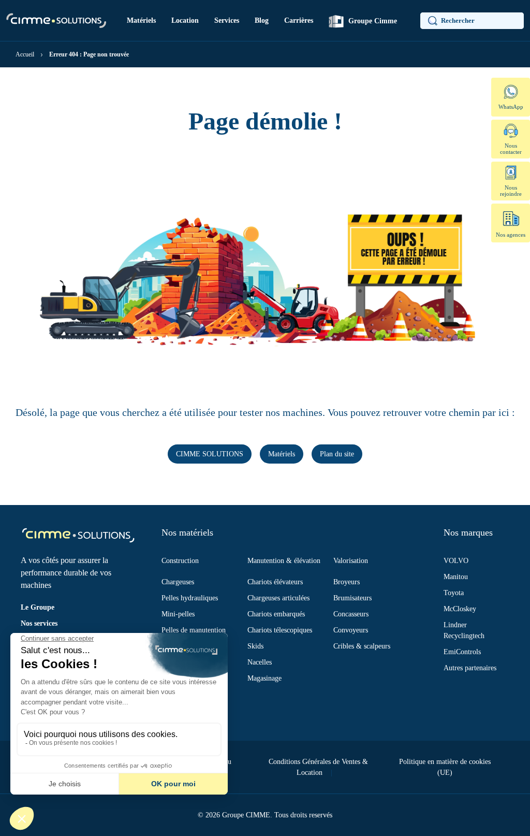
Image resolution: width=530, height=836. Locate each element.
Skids (255, 646)
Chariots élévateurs (275, 582)
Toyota (454, 593)
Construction (180, 561)
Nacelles (259, 662)
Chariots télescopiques (279, 630)
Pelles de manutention (193, 630)
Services (226, 20)
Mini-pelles (178, 614)
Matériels (141, 20)
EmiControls (462, 652)
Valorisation (350, 561)
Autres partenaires (470, 668)
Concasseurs (351, 614)
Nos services (39, 623)
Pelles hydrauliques (189, 598)
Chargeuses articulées (278, 598)
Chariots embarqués (276, 614)
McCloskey (460, 609)
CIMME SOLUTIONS (209, 454)
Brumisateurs (352, 598)
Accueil (25, 54)
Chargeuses (177, 582)
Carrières (298, 20)
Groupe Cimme (371, 21)
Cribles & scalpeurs (361, 646)
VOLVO (456, 561)
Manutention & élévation (283, 561)
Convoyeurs (350, 630)
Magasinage (264, 678)
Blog (262, 20)
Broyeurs (346, 582)
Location (185, 20)
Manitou (456, 577)
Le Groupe (37, 607)
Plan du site (337, 454)
